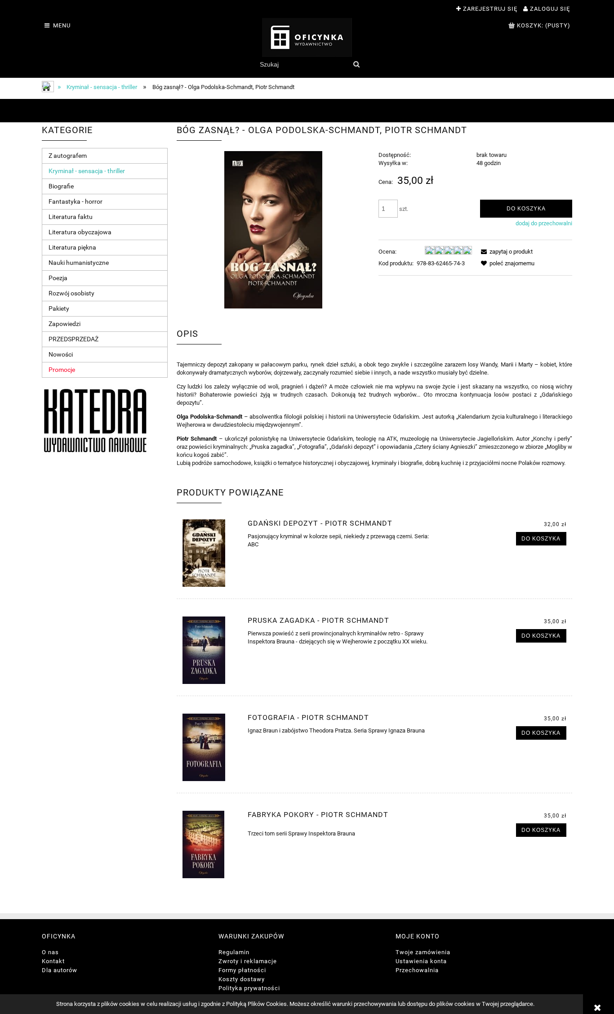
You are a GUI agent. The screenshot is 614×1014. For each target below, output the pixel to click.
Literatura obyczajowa (80, 232)
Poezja (58, 277)
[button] (505, 251)
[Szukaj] (356, 64)
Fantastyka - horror (75, 201)
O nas (50, 952)
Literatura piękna (72, 247)
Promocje (62, 369)
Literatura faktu (71, 216)
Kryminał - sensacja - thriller (87, 170)
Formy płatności (242, 970)
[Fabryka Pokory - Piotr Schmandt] (211, 844)
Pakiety (59, 308)
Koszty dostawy (241, 979)
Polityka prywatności (249, 988)
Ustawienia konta (421, 961)
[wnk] (95, 420)
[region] (307, 110)
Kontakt (53, 961)
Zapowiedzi (64, 323)
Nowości (61, 354)
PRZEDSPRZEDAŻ (73, 339)
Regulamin (233, 952)
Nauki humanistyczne (79, 262)
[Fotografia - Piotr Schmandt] (211, 747)
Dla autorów (59, 970)
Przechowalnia (417, 970)
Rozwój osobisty (71, 293)
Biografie (61, 186)
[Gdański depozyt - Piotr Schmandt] (211, 553)
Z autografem (68, 155)
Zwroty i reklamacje (247, 961)
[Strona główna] (307, 37)
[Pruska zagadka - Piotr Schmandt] (211, 650)
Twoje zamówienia (423, 952)
